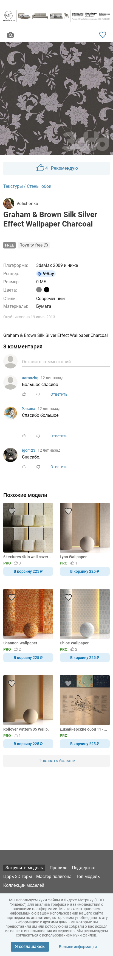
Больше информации (78, 946)
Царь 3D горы (17, 876)
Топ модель (88, 876)
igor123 (28, 450)
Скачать (73, 487)
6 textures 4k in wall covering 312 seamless (27, 557)
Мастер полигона (54, 876)
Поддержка (83, 867)
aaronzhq (30, 378)
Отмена (39, 487)
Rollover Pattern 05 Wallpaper (27, 729)
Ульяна (28, 408)
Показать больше (56, 760)
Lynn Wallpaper (73, 557)
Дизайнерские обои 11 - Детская (84, 729)
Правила (58, 867)
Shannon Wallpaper (20, 643)
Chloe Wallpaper (74, 643)
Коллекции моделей (23, 885)
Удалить (73, 487)
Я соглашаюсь (30, 946)
